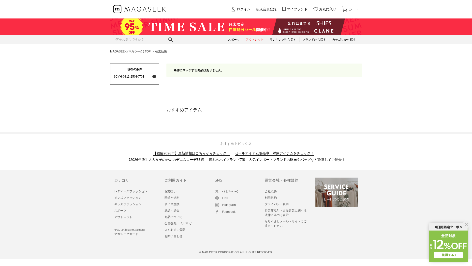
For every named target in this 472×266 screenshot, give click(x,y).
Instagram (229, 205)
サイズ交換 (171, 204)
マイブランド (297, 9)
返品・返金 (171, 210)
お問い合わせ (173, 236)
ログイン (244, 9)
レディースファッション (130, 191)
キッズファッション (127, 204)
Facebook (229, 212)
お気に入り (327, 9)
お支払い (170, 191)
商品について (173, 217)
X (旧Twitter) (229, 191)
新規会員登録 (266, 9)
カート (354, 9)
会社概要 (271, 191)
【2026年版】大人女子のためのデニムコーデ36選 (165, 160)
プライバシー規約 (277, 204)
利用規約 (271, 198)
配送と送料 (171, 198)
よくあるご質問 (174, 230)
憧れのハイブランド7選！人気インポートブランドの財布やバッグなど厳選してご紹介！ (277, 160)
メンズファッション (127, 198)
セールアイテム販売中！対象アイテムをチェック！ (274, 153)
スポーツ (120, 210)
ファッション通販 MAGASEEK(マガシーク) (139, 9)
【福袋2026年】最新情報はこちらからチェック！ (191, 153)
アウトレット (123, 217)
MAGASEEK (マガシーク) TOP (130, 51)
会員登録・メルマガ (178, 223)
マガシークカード (130, 232)
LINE (225, 198)
